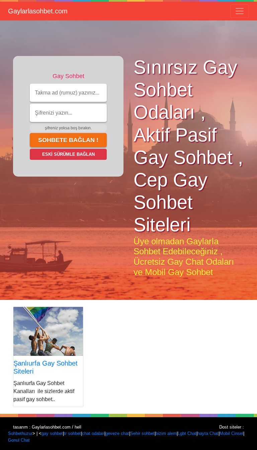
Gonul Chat (19, 440)
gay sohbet (52, 433)
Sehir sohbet (142, 433)
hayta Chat (208, 433)
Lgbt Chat (187, 433)
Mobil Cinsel (231, 433)
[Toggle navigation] (239, 11)
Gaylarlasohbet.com (38, 11)
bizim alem (166, 433)
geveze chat (117, 433)
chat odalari (93, 433)
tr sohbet (72, 433)
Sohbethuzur (20, 433)
